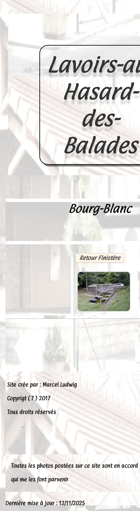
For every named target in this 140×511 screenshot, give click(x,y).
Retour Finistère (99, 257)
